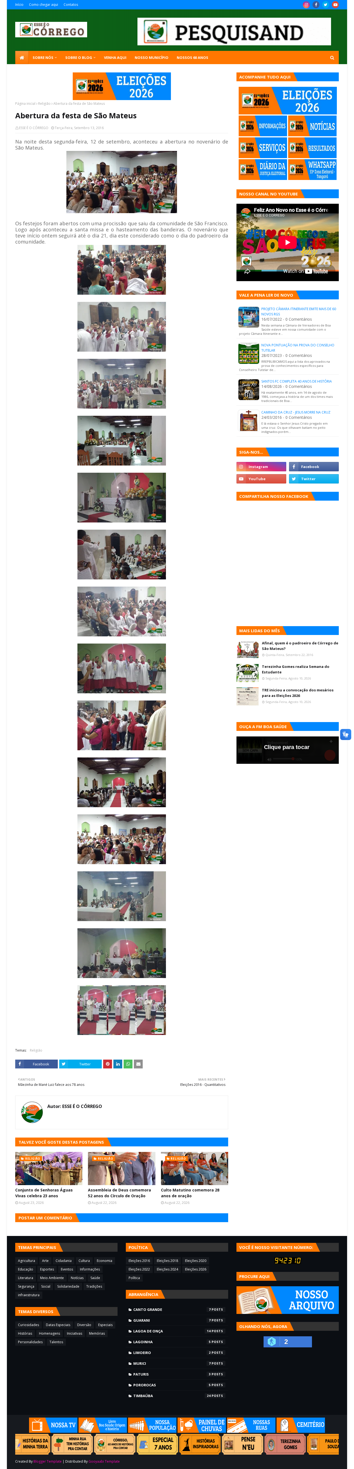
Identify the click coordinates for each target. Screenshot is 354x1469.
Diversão (84, 1324)
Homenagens (49, 1333)
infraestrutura (29, 1295)
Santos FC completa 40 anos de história (296, 381)
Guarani (172, 1320)
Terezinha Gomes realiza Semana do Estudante (295, 669)
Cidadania (64, 1260)
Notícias (77, 1277)
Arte (45, 1260)
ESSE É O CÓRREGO (33, 128)
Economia (104, 1260)
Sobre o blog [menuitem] (78, 57)
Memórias (97, 1333)
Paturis (172, 1374)
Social (45, 1286)
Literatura (25, 1277)
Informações (90, 1269)
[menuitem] (21, 57)
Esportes (47, 1269)
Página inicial (25, 103)
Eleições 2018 (167, 1260)
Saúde (95, 1277)
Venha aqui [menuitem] (115, 57)
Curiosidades (28, 1324)
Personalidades (30, 1342)
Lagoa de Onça (172, 1331)
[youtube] (335, 4)
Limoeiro (172, 1352)
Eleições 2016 (139, 1260)
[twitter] (325, 4)
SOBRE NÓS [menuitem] (43, 57)
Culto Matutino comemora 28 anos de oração (190, 1192)
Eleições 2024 (167, 1269)
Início (19, 4)
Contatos (71, 4)
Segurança (26, 1286)
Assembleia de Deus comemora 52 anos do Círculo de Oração (119, 1192)
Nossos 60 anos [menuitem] (192, 57)
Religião (44, 103)
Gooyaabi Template (104, 1461)
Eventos (67, 1269)
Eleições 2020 (195, 1260)
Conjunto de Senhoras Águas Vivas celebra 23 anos (44, 1192)
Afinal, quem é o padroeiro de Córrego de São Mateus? (300, 646)
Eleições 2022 (139, 1269)
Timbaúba (172, 1395)
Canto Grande (172, 1309)
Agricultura (26, 1260)
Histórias (25, 1333)
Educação (25, 1269)
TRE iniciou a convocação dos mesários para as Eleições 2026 (298, 693)
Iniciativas (74, 1333)
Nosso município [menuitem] (151, 57)
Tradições (94, 1286)
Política (134, 1277)
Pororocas (172, 1384)
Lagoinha (172, 1341)
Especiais (105, 1324)
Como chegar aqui (43, 4)
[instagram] (306, 4)
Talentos (56, 1342)
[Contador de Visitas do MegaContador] (287, 1262)
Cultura (84, 1260)
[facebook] (316, 4)
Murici (172, 1363)
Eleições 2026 (195, 1269)
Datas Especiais (58, 1324)
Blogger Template (47, 1461)
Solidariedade (68, 1286)
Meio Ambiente (52, 1277)
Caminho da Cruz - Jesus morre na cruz (295, 412)
